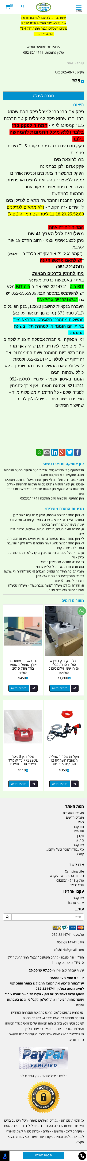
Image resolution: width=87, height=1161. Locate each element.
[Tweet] (69, 452)
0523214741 (65, 880)
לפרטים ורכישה (59, 688)
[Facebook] (77, 452)
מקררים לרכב (74, 1131)
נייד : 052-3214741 (70, 942)
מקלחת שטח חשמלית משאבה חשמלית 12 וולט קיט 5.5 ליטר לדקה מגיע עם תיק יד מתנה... (64, 764)
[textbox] (43, 28)
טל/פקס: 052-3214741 (68, 934)
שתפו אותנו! (76, 902)
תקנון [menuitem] (80, 836)
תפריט (79, 11)
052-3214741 (44, 34)
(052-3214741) (69, 266)
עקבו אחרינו (73, 891)
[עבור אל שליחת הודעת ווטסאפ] (81, 611)
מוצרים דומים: (72, 600)
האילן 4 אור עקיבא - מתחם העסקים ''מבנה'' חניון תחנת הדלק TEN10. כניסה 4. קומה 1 (45, 960)
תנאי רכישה (76, 885)
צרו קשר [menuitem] (78, 826)
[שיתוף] (75, 688)
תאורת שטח (11, 1126)
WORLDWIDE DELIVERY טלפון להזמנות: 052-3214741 (43, 50)
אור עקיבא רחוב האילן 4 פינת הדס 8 (43, 23)
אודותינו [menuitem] (79, 831)
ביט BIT (22, 286)
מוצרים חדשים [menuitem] (75, 817)
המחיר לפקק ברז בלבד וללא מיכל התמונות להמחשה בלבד (47, 132)
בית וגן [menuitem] (80, 840)
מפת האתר (74, 806)
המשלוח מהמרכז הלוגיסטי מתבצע (52, 319)
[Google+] (62, 452)
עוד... (79, 909)
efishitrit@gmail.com (69, 949)
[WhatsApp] (39, 452)
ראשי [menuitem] (81, 822)
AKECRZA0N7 (64, 72)
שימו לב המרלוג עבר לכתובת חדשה (43, 17)
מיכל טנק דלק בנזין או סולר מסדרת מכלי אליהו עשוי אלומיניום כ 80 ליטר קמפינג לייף (64, 666)
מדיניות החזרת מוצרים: (64, 508)
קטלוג (70, 63)
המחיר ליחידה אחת (66, 227)
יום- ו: (44, 991)
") (82, 253)
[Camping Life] (43, 7)
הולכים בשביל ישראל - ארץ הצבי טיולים (43, 1076)
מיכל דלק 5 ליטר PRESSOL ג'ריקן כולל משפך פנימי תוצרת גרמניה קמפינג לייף (23, 762)
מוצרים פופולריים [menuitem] (73, 813)
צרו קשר (76, 865)
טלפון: (80, 880)
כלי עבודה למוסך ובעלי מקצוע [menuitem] (65, 849)
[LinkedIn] (54, 452)
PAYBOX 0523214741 (57, 299)
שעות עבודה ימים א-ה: (56, 970)
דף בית (80, 63)
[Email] (47, 452)
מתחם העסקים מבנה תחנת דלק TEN (43, 28)
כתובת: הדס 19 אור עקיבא (67, 876)
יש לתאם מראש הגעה (61, 260)
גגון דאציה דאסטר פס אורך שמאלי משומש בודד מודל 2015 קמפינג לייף (23, 666)
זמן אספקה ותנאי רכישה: (63, 463)
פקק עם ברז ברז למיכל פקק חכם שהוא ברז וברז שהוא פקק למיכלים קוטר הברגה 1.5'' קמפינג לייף (44, 125)
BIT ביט (77, 286)
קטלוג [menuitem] (80, 854)
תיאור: (78, 104)
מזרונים (58, 1131)
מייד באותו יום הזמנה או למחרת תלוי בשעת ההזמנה (48, 326)
